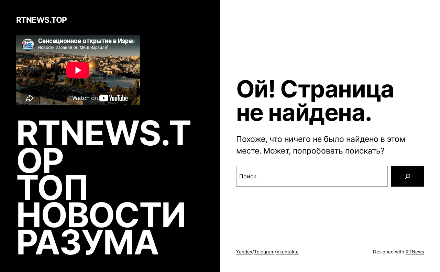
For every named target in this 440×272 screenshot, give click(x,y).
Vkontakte (287, 251)
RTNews (415, 251)
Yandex (244, 251)
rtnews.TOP (41, 20)
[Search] (407, 176)
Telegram (264, 251)
